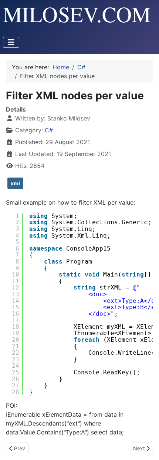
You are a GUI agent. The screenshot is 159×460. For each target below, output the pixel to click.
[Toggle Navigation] (11, 42)
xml (15, 183)
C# (49, 130)
